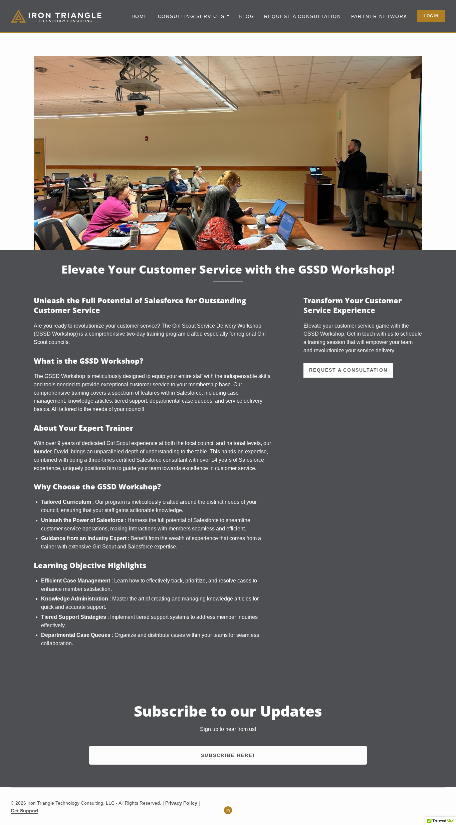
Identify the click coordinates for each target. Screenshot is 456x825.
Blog (246, 16)
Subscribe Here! (228, 755)
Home (140, 16)
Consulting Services (191, 16)
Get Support (24, 810)
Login (431, 16)
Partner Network (379, 16)
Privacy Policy (181, 803)
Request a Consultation (302, 16)
